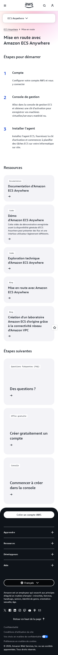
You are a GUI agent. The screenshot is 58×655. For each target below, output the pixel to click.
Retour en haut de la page (27, 619)
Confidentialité (11, 627)
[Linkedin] (15, 610)
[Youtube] (29, 610)
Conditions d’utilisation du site (18, 632)
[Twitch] (25, 610)
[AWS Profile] (52, 5)
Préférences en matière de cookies (20, 641)
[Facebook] (10, 610)
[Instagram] (20, 610)
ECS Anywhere (11, 29)
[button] (17, 18)
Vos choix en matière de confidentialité (22, 636)
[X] (5, 610)
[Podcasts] (34, 610)
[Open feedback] (54, 327)
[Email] (39, 610)
